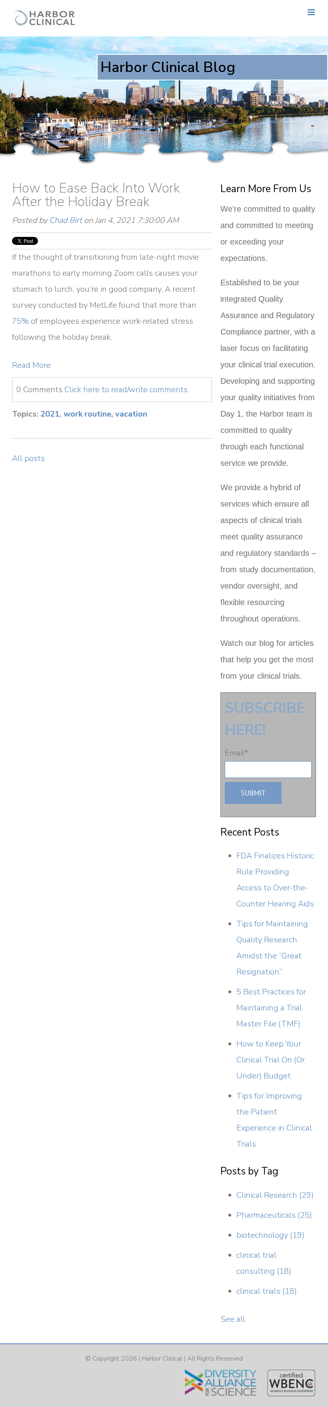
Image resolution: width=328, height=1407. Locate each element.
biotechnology (270, 1235)
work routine (87, 414)
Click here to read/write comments (126, 389)
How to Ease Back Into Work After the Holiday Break (96, 195)
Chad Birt (65, 220)
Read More (31, 365)
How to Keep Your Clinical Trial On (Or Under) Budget (270, 1059)
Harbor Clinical (162, 1358)
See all (232, 1319)
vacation (131, 414)
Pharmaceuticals (274, 1215)
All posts (28, 458)
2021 (50, 414)
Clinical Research (275, 1195)
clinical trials (266, 1291)
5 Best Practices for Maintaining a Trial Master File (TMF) (271, 1007)
